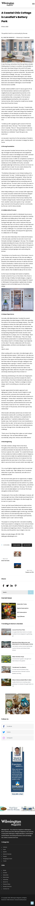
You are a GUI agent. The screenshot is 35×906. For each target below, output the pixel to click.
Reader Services (7, 886)
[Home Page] (8, 2)
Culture (5, 847)
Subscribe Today (22, 604)
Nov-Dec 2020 (27, 545)
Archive (5, 872)
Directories (6, 877)
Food (4, 849)
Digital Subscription (22, 608)
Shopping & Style (7, 858)
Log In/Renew (21, 616)
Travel (4, 861)
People (5, 856)
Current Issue (6, 598)
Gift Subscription (22, 612)
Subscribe (5, 875)
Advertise (5, 879)
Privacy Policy (6, 884)
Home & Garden (16, 545)
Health (5, 851)
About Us (5, 882)
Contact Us (6, 888)
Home (4, 870)
